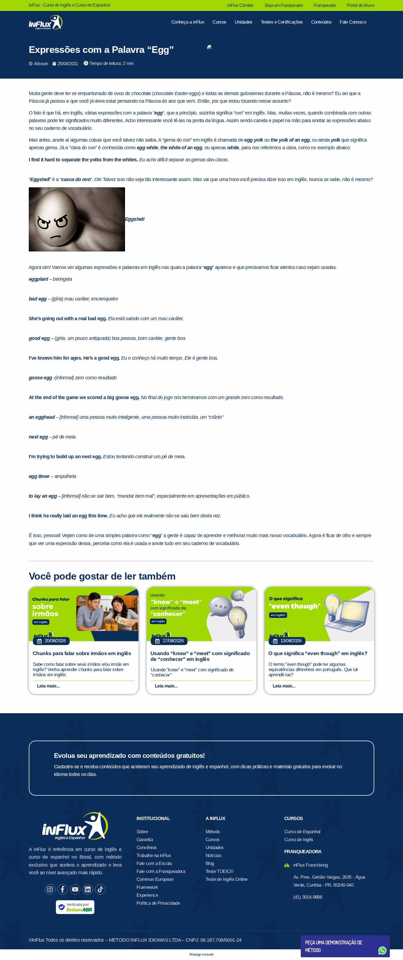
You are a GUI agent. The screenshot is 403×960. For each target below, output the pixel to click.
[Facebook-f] (62, 889)
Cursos (219, 22)
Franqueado (325, 5)
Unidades (243, 22)
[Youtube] (75, 889)
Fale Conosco (353, 22)
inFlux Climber (240, 5)
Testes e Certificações (282, 22)
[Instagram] (50, 889)
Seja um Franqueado (284, 5)
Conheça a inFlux (187, 22)
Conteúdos (321, 22)
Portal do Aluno (360, 5)
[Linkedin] (88, 889)
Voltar (318, 937)
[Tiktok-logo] (100, 889)
